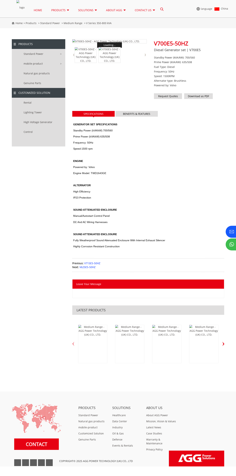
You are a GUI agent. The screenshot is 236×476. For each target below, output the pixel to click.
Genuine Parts (32, 83)
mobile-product (33, 63)
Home (38, 10)
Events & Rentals (122, 445)
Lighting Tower (33, 112)
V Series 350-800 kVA (99, 23)
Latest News (153, 427)
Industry (117, 427)
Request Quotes (168, 96)
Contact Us (143, 10)
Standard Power (50, 23)
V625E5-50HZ (87, 267)
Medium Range (73, 23)
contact (36, 444)
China (223, 8)
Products (31, 23)
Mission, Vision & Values (161, 421)
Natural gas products (37, 73)
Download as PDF (198, 96)
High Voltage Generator (38, 122)
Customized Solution (34, 93)
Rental (28, 102)
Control (28, 132)
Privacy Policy (154, 449)
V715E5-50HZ (92, 263)
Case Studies (154, 433)
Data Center (119, 421)
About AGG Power (157, 415)
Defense (117, 439)
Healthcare (119, 415)
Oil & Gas (118, 433)
